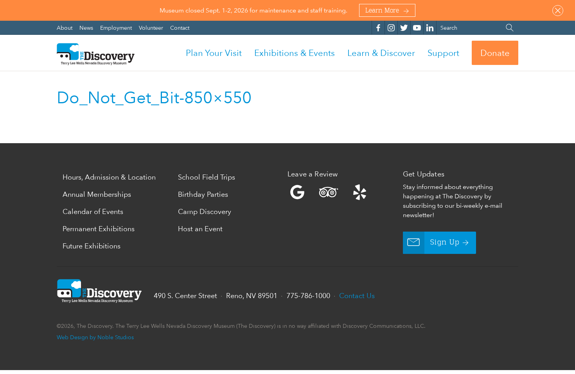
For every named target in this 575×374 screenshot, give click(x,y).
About (65, 27)
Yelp (343, 192)
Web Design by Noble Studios (95, 337)
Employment (116, 27)
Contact (179, 27)
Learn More (382, 11)
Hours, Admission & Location (109, 177)
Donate (495, 53)
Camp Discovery (204, 211)
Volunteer (152, 27)
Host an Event (200, 229)
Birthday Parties (203, 194)
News (87, 27)
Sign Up (445, 242)
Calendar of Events (93, 211)
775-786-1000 (308, 295)
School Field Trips (206, 177)
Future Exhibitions (91, 246)
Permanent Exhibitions (99, 229)
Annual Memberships (97, 194)
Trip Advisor (328, 192)
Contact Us (357, 295)
